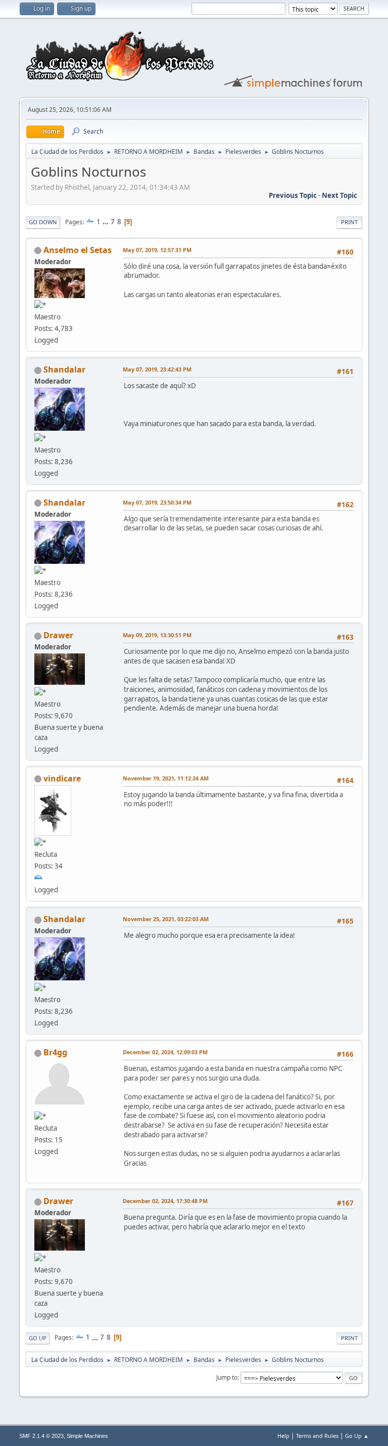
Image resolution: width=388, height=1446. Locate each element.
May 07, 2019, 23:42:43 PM (157, 369)
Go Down (43, 222)
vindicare (62, 778)
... (106, 221)
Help (283, 1435)
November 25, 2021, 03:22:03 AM (166, 919)
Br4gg (55, 1052)
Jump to (226, 1377)
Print (349, 222)
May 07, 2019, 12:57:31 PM (157, 250)
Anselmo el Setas (77, 250)
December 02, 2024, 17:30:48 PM (165, 1201)
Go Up (37, 1338)
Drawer (58, 635)
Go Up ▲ (357, 1435)
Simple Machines (87, 1436)
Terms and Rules (317, 1435)
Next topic (339, 195)
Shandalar (64, 369)
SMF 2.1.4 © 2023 (41, 1436)
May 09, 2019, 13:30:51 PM (157, 635)
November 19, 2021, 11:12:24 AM (166, 778)
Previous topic (293, 195)
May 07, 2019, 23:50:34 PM (157, 502)
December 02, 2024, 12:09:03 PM (165, 1052)
